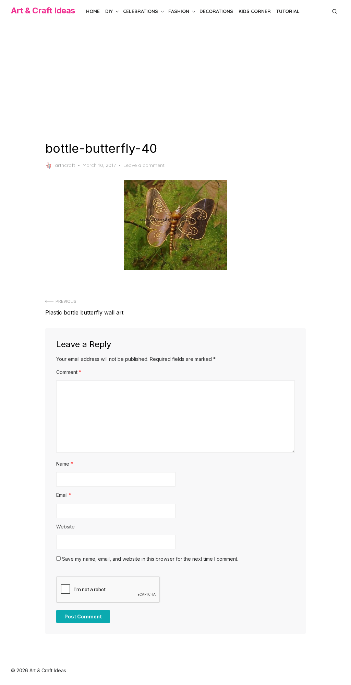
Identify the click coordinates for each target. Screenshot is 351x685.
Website (65, 526)
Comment (68, 372)
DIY (109, 11)
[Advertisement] (175, 82)
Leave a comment (144, 165)
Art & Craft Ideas (43, 10)
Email (63, 495)
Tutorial (288, 11)
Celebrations (140, 11)
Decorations (216, 11)
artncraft (65, 165)
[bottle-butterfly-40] (175, 225)
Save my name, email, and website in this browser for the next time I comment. (150, 559)
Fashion (178, 11)
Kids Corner (255, 11)
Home (93, 11)
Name (64, 464)
